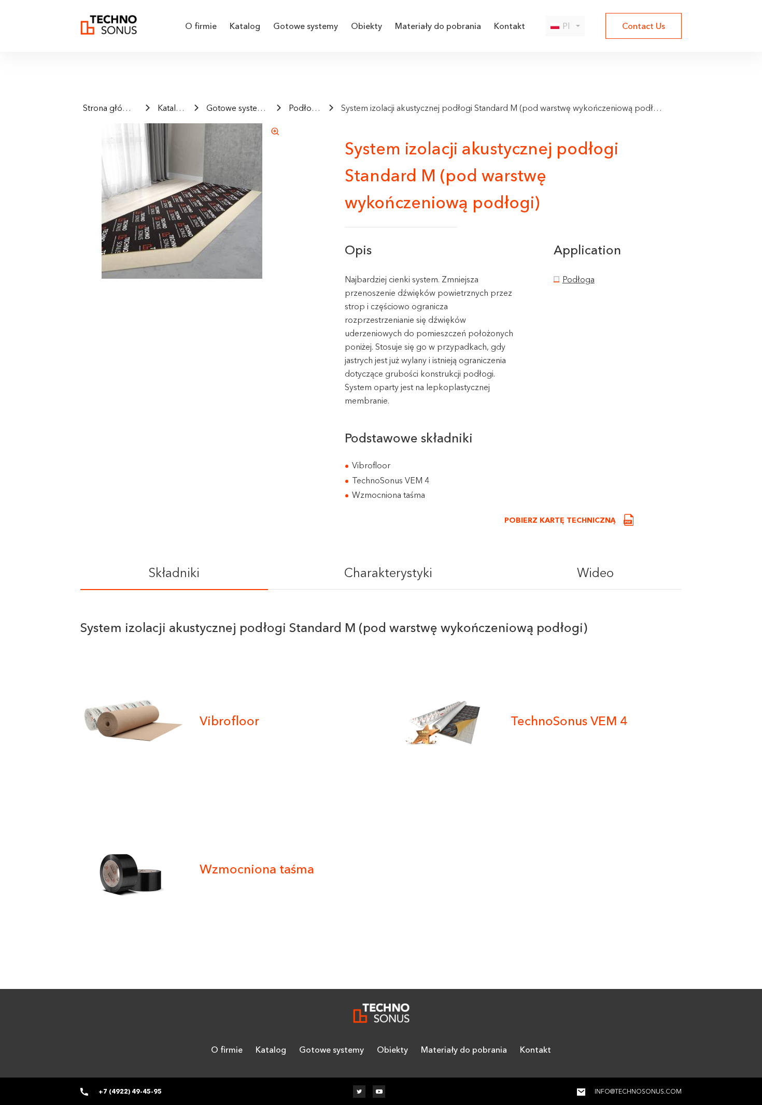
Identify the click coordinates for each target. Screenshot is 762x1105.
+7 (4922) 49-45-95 (130, 1091)
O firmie (201, 26)
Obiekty (366, 26)
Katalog (245, 26)
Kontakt (509, 26)
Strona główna (110, 108)
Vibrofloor (229, 720)
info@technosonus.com (638, 1091)
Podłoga (305, 108)
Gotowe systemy (305, 26)
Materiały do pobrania (438, 26)
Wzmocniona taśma (257, 869)
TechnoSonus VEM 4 (569, 720)
